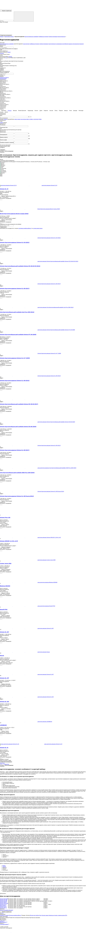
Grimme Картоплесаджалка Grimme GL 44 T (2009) (15, 358)
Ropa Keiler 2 (3, 905)
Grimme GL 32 (4, 747)
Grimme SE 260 (3, 899)
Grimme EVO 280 (4, 898)
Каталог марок (45, 915)
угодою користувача (37, 228)
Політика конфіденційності (15, 915)
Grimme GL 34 (4, 189)
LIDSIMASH (3, 725)
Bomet (4, 865)
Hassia (2, 655)
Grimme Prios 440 (5, 517)
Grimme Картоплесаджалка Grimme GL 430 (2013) (14, 380)
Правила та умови (4, 915)
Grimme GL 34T (4, 678)
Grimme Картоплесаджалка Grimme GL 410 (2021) (14, 242)
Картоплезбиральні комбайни (31, 36)
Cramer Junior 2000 (5, 563)
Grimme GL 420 (4, 701)
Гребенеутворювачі (53, 36)
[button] (43, 29)
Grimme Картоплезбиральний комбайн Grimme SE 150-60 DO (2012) (20, 266)
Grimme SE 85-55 (4, 903)
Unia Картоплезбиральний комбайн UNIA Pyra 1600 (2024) (17, 472)
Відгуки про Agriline (34, 915)
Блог (40, 915)
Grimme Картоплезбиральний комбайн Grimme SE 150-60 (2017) (19, 404)
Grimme (4, 866)
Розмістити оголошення (6, 761)
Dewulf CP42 (3, 609)
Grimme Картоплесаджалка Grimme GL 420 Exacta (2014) (17, 496)
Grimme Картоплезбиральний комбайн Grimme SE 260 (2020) (18, 426)
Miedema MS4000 (5, 586)
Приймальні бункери (43, 36)
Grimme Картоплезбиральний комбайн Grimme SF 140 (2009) (18, 334)
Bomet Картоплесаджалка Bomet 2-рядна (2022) (14, 213)
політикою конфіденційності (24, 228)
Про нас (2, 910)
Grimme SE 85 (3, 902)
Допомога (6, 910)
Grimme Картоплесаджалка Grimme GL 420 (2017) (14, 288)
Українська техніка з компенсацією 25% (58, 915)
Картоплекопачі (61, 36)
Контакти (11, 910)
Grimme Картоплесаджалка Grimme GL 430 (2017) (14, 450)
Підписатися (3, 227)
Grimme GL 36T (4, 632)
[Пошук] (24, 17)
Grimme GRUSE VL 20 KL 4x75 (9, 541)
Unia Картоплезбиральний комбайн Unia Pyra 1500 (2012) (17, 312)
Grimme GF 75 (3, 907)
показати (3, 149)
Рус (3, 913)
